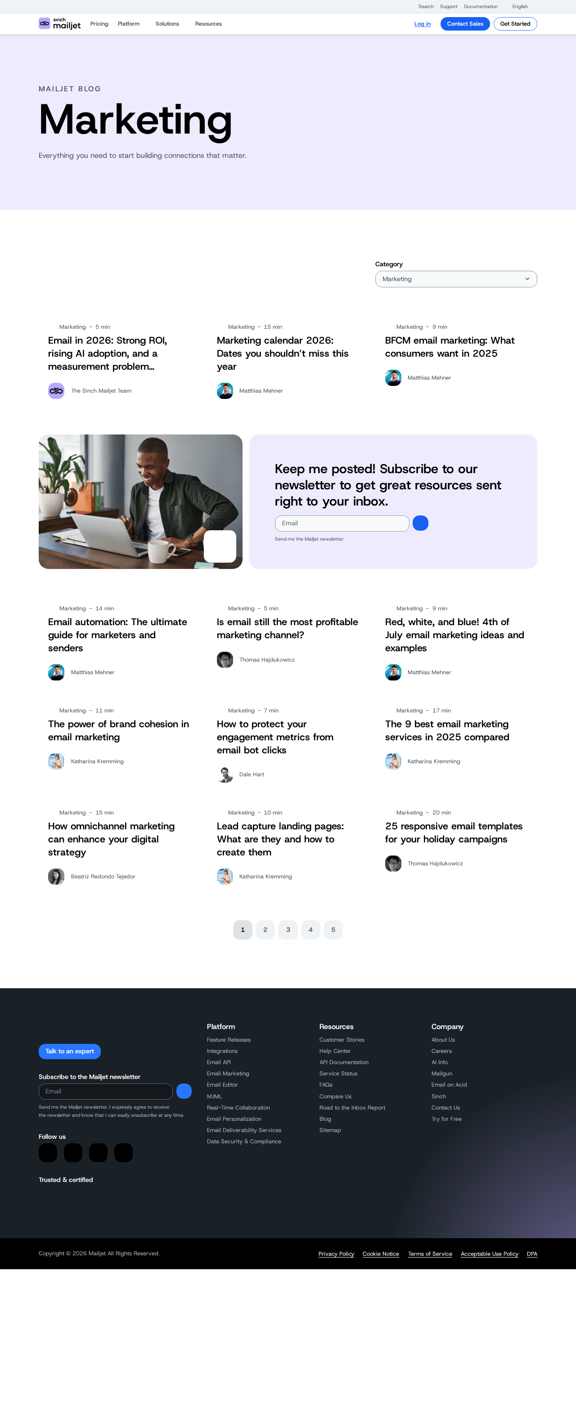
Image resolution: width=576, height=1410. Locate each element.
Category (389, 264)
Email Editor (222, 1084)
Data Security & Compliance (244, 1141)
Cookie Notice (381, 1254)
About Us (443, 1039)
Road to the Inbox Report (352, 1107)
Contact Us (446, 1107)
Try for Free (447, 1119)
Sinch (439, 1096)
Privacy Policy (336, 1254)
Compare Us (335, 1096)
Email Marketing (228, 1073)
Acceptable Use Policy (489, 1254)
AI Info (440, 1062)
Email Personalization (234, 1119)
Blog (325, 1119)
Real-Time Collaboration (238, 1107)
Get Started (515, 23)
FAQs (326, 1084)
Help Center (335, 1051)
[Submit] (420, 523)
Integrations (222, 1051)
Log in (422, 23)
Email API (219, 1062)
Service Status (338, 1073)
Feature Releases (229, 1039)
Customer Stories (342, 1039)
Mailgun (442, 1073)
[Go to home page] (60, 24)
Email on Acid (449, 1084)
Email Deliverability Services (244, 1130)
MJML (214, 1096)
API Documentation (344, 1062)
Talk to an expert (69, 1051)
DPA (532, 1254)
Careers (442, 1051)
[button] (422, 6)
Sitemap (330, 1130)
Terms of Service (430, 1254)
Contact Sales (465, 23)
